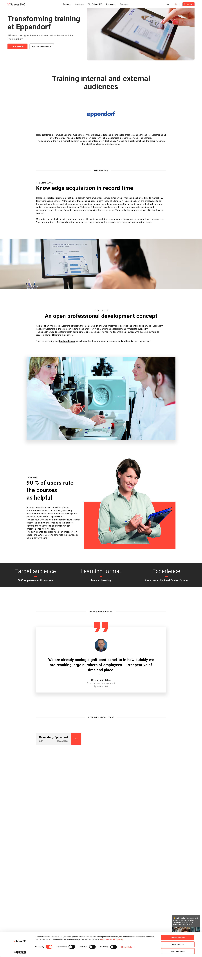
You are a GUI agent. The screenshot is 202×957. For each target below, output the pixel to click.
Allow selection (178, 944)
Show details (126, 947)
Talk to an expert (17, 46)
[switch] (72, 947)
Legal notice (105, 939)
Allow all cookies (178, 938)
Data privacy (117, 939)
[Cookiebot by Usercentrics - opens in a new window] (20, 952)
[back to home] (16, 4)
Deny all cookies (177, 951)
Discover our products (41, 46)
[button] (54, 766)
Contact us (188, 4)
